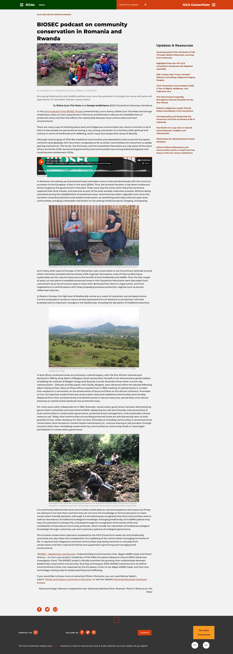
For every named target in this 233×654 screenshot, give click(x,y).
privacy (56, 646)
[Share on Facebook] (39, 609)
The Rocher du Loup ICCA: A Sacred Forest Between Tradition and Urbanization (174, 130)
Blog (39, 14)
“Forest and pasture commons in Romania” (68, 579)
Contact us (25, 633)
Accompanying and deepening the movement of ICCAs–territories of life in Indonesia (175, 119)
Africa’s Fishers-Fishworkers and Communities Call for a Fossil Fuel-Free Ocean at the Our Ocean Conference (175, 150)
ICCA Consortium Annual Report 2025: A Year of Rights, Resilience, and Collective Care (175, 89)
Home (42, 5)
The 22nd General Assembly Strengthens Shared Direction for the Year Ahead (174, 100)
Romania (58, 14)
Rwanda (67, 14)
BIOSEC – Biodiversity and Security (56, 554)
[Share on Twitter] (47, 609)
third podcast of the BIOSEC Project (63, 111)
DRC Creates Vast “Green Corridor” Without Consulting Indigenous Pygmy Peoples (175, 77)
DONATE (145, 632)
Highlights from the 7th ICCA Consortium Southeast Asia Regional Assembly (174, 66)
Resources (47, 14)
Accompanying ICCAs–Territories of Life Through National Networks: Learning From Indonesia (175, 55)
